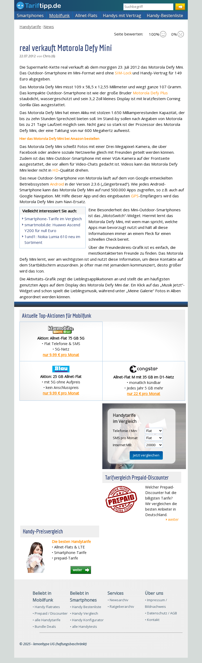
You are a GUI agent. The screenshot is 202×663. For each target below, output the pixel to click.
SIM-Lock (123, 72)
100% (154, 34)
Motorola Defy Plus (150, 92)
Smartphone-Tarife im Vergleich (53, 218)
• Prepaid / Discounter (50, 613)
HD (55, 170)
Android (57, 184)
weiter (173, 519)
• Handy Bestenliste (85, 606)
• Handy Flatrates (46, 606)
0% (174, 34)
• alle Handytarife (46, 620)
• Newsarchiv (118, 600)
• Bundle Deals (44, 626)
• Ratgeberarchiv (121, 606)
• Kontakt (152, 619)
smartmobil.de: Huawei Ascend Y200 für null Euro (52, 227)
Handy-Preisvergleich (43, 531)
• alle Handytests (83, 626)
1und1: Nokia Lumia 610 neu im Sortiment (52, 239)
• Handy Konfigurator (87, 620)
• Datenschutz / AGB (161, 613)
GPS (135, 195)
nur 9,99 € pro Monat (61, 354)
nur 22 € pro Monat (143, 393)
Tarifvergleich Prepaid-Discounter (137, 477)
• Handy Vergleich (84, 613)
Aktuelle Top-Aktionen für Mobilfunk (56, 315)
